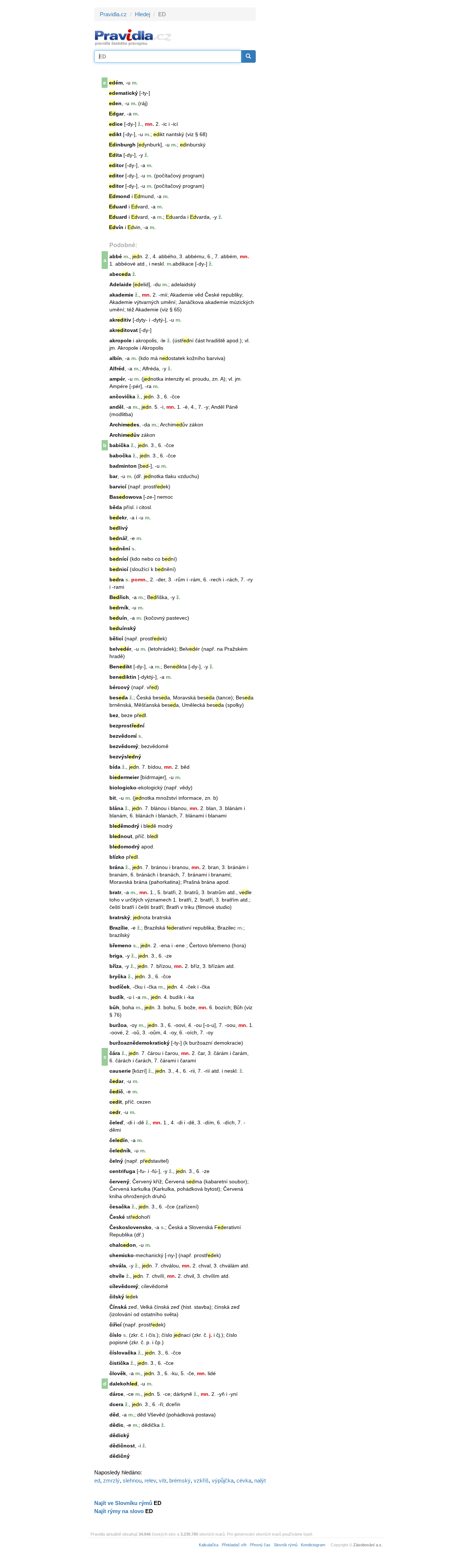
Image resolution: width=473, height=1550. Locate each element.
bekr (118, 517)
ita (115, 155)
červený (119, 1181)
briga (115, 956)
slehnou (132, 1480)
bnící (118, 559)
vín (116, 227)
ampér (117, 379)
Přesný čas (260, 1545)
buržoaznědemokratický (139, 1043)
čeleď (116, 1122)
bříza (115, 966)
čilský (116, 1297)
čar (116, 1081)
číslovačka (122, 1353)
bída (114, 767)
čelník (120, 1150)
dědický (119, 1435)
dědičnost (122, 1446)
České (117, 1217)
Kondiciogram (313, 1545)
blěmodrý (124, 826)
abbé (115, 256)
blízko (117, 857)
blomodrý (124, 847)
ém (116, 83)
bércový (119, 687)
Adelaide (120, 284)
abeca (120, 274)
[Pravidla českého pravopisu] (133, 37)
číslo (115, 1335)
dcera (116, 1404)
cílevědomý (123, 1286)
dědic (116, 1425)
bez (113, 715)
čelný (116, 1161)
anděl (116, 407)
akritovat (123, 330)
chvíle (117, 1276)
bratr (115, 892)
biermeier (124, 777)
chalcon (122, 1245)
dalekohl (123, 1384)
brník (119, 607)
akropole (120, 340)
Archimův (124, 435)
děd (114, 1415)
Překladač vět (234, 1545)
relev (150, 1480)
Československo (130, 1227)
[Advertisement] (322, 118)
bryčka (117, 976)
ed (97, 1480)
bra (116, 579)
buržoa (118, 1025)
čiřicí (115, 1325)
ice (116, 124)
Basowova (125, 497)
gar (116, 114)
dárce (116, 1394)
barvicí (117, 486)
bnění (119, 548)
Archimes (124, 425)
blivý (118, 528)
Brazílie (118, 928)
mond (119, 196)
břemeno (120, 945)
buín (118, 618)
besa (118, 697)
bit (112, 798)
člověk (117, 1373)
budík (116, 997)
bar (113, 476)
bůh (114, 1007)
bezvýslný (125, 757)
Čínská (118, 1307)
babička (119, 445)
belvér (120, 649)
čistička (119, 1363)
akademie (121, 295)
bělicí (116, 638)
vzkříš (201, 1480)
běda (115, 507)
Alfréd (117, 368)
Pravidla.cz (113, 14)
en (115, 103)
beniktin (122, 677)
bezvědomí (123, 736)
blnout (120, 836)
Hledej (142, 14)
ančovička (122, 396)
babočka (120, 456)
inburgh (122, 145)
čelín (118, 1140)
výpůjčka (223, 1480)
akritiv (120, 320)
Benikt (120, 667)
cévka (243, 1480)
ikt (115, 134)
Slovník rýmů (285, 1545)
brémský (180, 1480)
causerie (120, 1071)
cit (115, 1102)
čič (116, 1091)
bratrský (119, 917)
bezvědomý (123, 746)
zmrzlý (111, 1480)
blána (116, 808)
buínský (122, 628)
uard (118, 207)
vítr (162, 1480)
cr (114, 1112)
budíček (119, 987)
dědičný (119, 1456)
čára (114, 1053)
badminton (123, 466)
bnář (118, 538)
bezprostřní (126, 726)
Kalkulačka (208, 1545)
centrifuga (122, 1171)
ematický (123, 93)
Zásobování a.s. (367, 1545)
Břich (119, 597)
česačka (119, 1207)
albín (115, 358)
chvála (117, 1266)
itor (116, 165)
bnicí (118, 569)
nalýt (260, 1480)
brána (116, 867)
